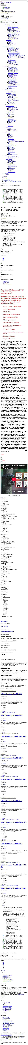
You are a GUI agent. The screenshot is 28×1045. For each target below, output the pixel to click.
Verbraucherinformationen (8, 1023)
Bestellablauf (5, 1026)
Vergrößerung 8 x (12, 77)
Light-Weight (9, 110)
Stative (5, 104)
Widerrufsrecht (6, 1017)
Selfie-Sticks (10, 119)
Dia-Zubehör (9, 163)
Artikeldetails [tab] (6, 282)
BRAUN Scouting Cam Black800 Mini (13, 779)
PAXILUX (10, 162)
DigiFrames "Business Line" (13, 31)
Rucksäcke (10, 143)
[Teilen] (3, 258)
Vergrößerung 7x (11, 76)
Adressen (5, 978)
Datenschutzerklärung (7, 1020)
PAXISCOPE (11, 160)
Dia (5, 155)
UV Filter (10, 134)
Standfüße (10, 42)
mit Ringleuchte (11, 121)
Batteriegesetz (6, 1028)
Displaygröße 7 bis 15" (13, 38)
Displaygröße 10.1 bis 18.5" (14, 28)
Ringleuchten (11, 139)
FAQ (4, 1003)
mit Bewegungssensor (12, 30)
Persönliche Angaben (7, 975)
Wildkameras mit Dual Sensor (14, 56)
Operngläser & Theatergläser (13, 84)
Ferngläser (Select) (10, 74)
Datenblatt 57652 (4, 626)
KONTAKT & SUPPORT (6, 2)
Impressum (5, 1019)
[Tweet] (3, 259)
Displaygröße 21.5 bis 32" (13, 35)
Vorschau (3, 711)
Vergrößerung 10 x (12, 78)
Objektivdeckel (11, 152)
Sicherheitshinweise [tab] (7, 285)
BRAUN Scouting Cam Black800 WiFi (13, 736)
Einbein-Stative (10, 106)
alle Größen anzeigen (12, 33)
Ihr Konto (3, 970)
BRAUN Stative (6, 1010)
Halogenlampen (11, 168)
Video (7, 127)
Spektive (8, 93)
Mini (8, 113)
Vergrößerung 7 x (12, 83)
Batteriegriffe (11, 147)
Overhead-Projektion (11, 161)
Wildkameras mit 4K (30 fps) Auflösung (16, 55)
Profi (8, 115)
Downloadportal (6, 1002)
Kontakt (4, 1030)
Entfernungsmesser (11, 90)
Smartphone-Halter (12, 95)
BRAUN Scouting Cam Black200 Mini (13, 888)
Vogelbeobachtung (12, 60)
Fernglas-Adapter (11, 129)
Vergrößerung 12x (12, 80)
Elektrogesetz (6, 1029)
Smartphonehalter (12, 140)
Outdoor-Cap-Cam (12, 61)
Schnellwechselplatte (12, 130)
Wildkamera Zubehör (12, 62)
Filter (8, 133)
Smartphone (9, 117)
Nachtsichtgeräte (10, 99)
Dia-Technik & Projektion (12, 156)
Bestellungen (5, 976)
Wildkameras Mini (12, 50)
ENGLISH (7, 8)
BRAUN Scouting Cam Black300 (11, 715)
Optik (5, 89)
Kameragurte (11, 149)
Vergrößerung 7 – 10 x (13, 69)
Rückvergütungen (6, 977)
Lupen (8, 101)
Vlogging (10, 122)
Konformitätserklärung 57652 (7, 631)
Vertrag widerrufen (7, 980)
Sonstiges (10, 44)
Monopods (10, 108)
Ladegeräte (10, 150)
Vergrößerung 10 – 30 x (13, 73)
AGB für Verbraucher (7, 1025)
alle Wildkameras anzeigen (13, 48)
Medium (10, 142)
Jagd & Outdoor (10, 47)
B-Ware (7, 174)
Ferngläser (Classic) (11, 67)
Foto (5, 132)
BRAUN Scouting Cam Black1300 (12, 758)
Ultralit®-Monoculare (12, 97)
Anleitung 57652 (4, 621)
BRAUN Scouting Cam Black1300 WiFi (14, 822)
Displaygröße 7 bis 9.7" (13, 27)
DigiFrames (9, 25)
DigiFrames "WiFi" (11, 36)
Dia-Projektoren (11, 157)
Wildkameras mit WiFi (13, 51)
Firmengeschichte (6, 1018)
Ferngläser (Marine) (11, 81)
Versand (4, 219)
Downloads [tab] (5, 283)
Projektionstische (11, 172)
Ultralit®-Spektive (12, 94)
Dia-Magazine (11, 165)
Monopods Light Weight (13, 109)
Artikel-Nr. (3, 499)
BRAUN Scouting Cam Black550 (11, 801)
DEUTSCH (7, 7)
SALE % (6, 173)
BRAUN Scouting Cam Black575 (11, 843)
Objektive (10, 170)
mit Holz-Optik (11, 29)
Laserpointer (10, 169)
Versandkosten (6, 1022)
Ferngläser (6, 66)
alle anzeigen (11, 111)
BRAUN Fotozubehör (7, 1008)
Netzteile (10, 41)
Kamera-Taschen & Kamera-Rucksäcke (15, 141)
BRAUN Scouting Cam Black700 (11, 694)
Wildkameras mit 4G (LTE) (14, 53)
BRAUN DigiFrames (7, 1006)
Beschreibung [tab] (6, 281)
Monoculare (9, 96)
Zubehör (8, 40)
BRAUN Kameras (7, 1009)
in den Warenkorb (5, 251)
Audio (8, 153)
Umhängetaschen (11, 144)
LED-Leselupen (11, 103)
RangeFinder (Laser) (12, 91)
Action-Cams (9, 63)
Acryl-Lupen (11, 102)
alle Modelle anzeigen (12, 68)
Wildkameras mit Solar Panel (14, 54)
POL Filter (10, 136)
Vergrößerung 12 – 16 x (13, 70)
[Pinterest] (3, 260)
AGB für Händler (6, 1024)
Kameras (6, 45)
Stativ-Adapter (11, 88)
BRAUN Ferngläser (7, 1007)
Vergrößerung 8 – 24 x (13, 71)
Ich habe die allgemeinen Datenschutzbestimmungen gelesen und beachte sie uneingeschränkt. (13, 1034)
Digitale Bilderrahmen (8, 24)
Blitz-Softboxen (11, 148)
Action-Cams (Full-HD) (13, 64)
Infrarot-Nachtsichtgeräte (13, 100)
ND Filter (10, 135)
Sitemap (4, 1004)
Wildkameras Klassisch (13, 49)
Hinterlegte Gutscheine (8, 979)
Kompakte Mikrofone (12, 154)
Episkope (9, 159)
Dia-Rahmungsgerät (12, 166)
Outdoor (8, 123)
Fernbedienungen (11, 43)
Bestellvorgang (4, 18)
